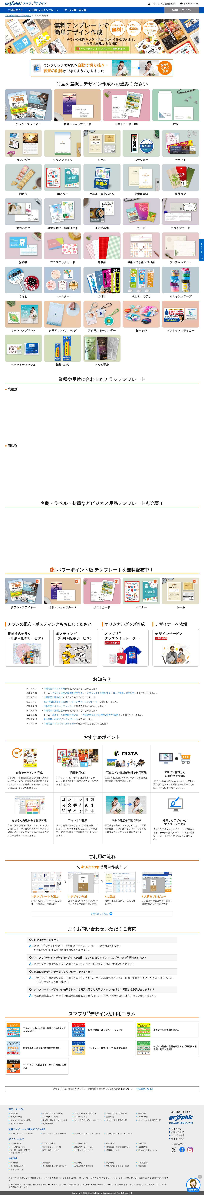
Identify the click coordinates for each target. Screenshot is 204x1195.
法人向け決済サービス (147, 1150)
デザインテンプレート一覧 (21, 1133)
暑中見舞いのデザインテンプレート (61, 719)
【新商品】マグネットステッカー (60, 723)
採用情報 (142, 1166)
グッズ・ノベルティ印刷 (20, 1120)
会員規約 (110, 1163)
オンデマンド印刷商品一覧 (149, 1120)
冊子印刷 (142, 1113)
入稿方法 (142, 1143)
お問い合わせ (177, 1132)
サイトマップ (177, 1138)
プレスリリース (17, 1169)
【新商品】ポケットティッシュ (59, 706)
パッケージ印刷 (81, 1117)
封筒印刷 (110, 1117)
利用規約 (78, 1163)
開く (193, 1185)
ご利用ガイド (15, 10)
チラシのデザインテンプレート (87, 1133)
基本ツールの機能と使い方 (65, 715)
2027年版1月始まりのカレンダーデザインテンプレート (71, 702)
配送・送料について (50, 1150)
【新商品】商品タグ (53, 697)
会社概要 (14, 1163)
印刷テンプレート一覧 (51, 1147)
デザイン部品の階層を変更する (67, 693)
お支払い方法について (83, 1150)
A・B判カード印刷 (50, 1117)
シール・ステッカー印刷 (116, 1113)
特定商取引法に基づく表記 (117, 1166)
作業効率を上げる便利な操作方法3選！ (102, 715)
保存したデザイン (182, 10)
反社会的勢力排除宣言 (83, 1166)
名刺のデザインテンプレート (54, 1133)
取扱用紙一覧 (48, 1124)
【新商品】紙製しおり (54, 710)
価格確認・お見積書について (118, 1147)
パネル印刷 (143, 1117)
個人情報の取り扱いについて (54, 1166)
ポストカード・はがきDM (85, 1113)
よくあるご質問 (81, 1143)
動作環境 (110, 1143)
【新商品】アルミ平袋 (54, 688)
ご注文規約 (143, 1163)
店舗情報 (46, 1163)
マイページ (176, 1128)
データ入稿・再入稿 (75, 10)
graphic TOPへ (191, 3)
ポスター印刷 (16, 1117)
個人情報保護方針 (17, 1166)
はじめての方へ (49, 1143)
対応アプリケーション (83, 1147)
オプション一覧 (17, 1124)
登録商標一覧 (142, 1089)
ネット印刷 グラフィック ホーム (18, 16)
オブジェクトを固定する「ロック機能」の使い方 (111, 693)
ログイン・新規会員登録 (164, 3)
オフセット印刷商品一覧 (116, 1120)
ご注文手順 (143, 1147)
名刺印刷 (14, 1113)
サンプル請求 (177, 1135)
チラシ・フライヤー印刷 (52, 1113)
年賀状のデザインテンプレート (119, 1133)
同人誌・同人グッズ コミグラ (54, 1120)
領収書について (112, 1150)
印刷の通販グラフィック (19, 1185)
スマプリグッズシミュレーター (88, 1120)
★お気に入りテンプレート (43, 10)
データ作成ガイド (17, 1147)
